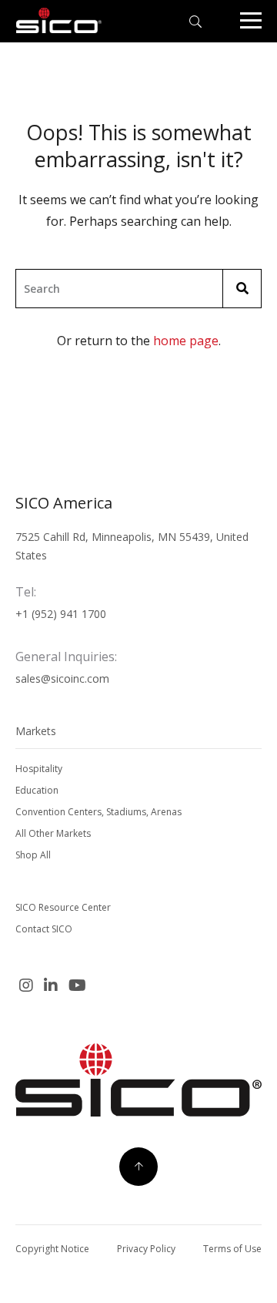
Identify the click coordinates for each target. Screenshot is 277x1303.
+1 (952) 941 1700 (60, 613)
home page (186, 340)
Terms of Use (232, 1248)
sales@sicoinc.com (62, 678)
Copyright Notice (52, 1248)
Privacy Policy (146, 1248)
